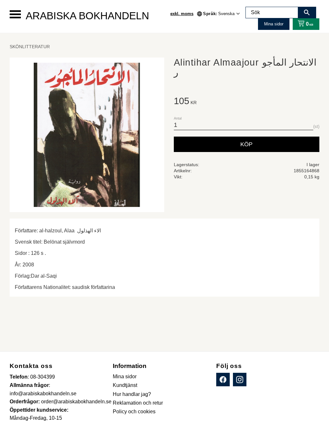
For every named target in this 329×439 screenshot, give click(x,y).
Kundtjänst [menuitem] (125, 385)
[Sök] (307, 12)
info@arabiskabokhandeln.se (43, 393)
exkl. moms (181, 13)
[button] (15, 14)
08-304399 (42, 377)
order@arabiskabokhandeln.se (76, 401)
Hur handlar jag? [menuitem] (132, 394)
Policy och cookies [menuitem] (134, 411)
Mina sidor (273, 24)
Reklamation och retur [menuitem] (138, 403)
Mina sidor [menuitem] (125, 376)
